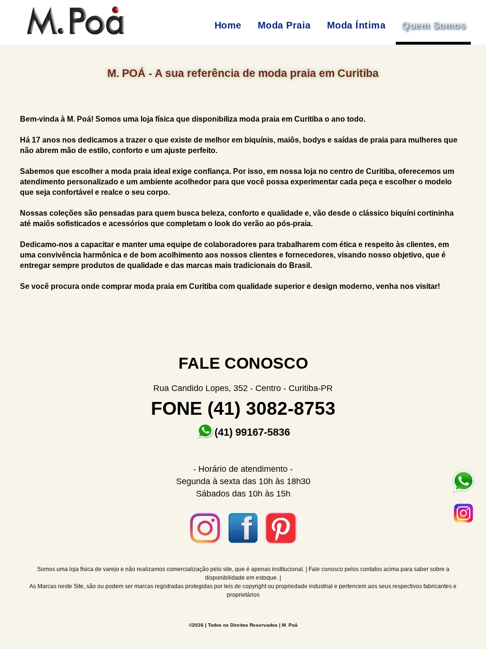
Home (228, 25)
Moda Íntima (356, 25)
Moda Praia (284, 25)
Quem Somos (433, 25)
